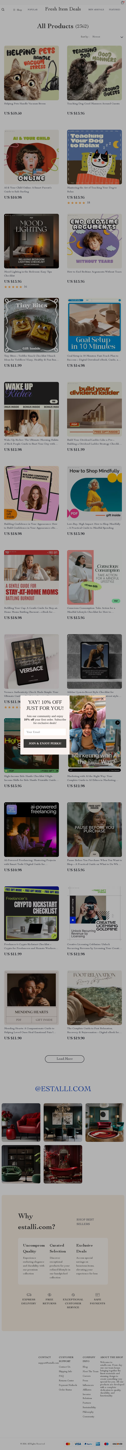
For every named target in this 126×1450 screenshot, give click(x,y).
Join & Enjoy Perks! (45, 743)
